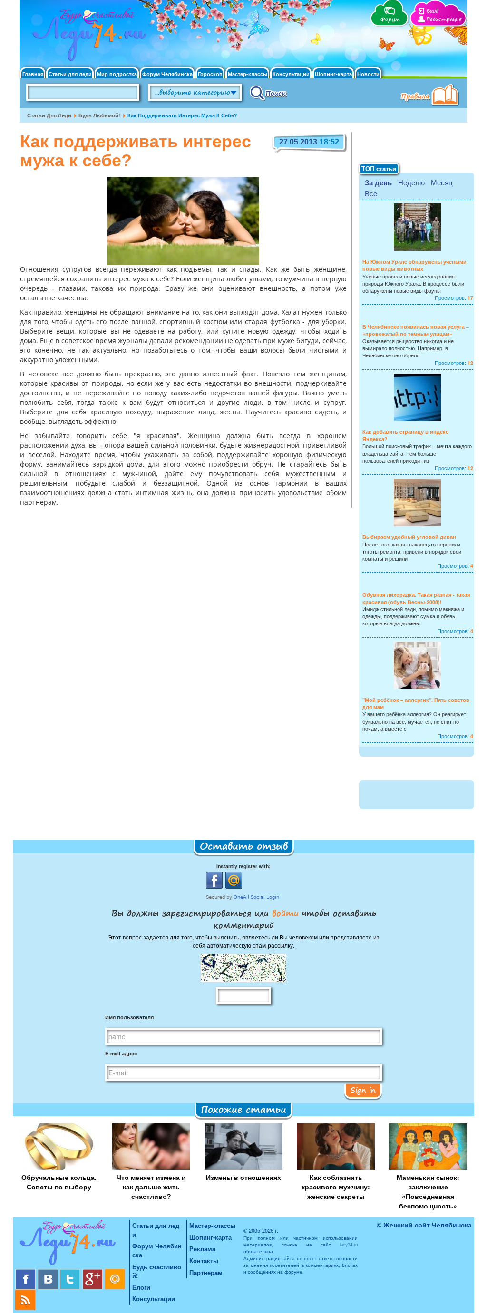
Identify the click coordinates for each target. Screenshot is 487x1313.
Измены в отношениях (243, 1177)
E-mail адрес (121, 1053)
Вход (432, 11)
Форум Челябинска (167, 74)
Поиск (268, 93)
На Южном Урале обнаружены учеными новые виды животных (414, 265)
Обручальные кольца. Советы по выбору (59, 1181)
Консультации (291, 74)
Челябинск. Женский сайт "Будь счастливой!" (87, 37)
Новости (368, 74)
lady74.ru (349, 1244)
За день (378, 182)
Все (371, 193)
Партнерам (206, 1272)
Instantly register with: (243, 866)
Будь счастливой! (156, 1271)
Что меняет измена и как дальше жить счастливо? (151, 1186)
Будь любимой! (99, 115)
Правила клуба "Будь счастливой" (431, 96)
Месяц (442, 182)
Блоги (141, 1287)
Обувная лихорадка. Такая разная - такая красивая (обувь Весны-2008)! (416, 598)
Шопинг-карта (333, 74)
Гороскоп (210, 74)
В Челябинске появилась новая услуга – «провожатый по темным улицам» (415, 330)
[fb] (26, 1272)
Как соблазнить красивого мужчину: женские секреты (336, 1186)
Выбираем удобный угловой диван (409, 536)
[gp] (93, 1272)
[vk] (49, 1272)
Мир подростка (117, 74)
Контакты (203, 1260)
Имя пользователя (129, 1017)
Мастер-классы (247, 74)
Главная (32, 74)
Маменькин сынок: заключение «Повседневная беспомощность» (428, 1191)
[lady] (72, 1244)
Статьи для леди (70, 74)
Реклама (202, 1248)
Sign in (363, 1089)
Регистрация (444, 19)
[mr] (115, 1272)
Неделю (411, 182)
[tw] (71, 1272)
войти (285, 913)
